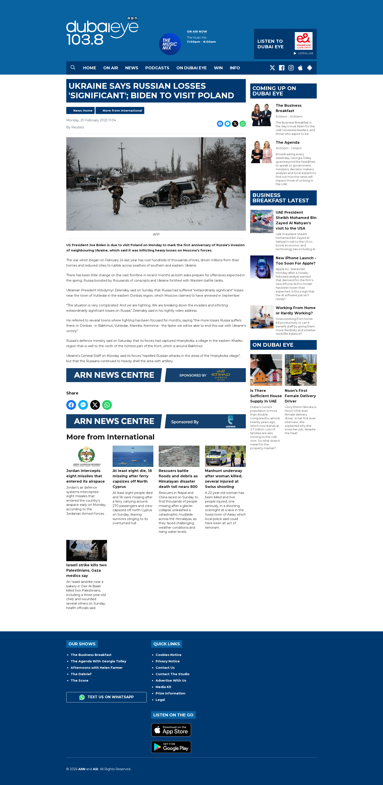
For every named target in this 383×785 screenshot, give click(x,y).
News (131, 68)
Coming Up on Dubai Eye (274, 91)
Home (89, 68)
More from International (122, 110)
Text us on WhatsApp (110, 697)
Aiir (95, 769)
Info (235, 68)
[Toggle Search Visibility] (73, 68)
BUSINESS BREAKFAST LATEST (280, 198)
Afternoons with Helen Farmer (97, 668)
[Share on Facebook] (220, 124)
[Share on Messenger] (228, 124)
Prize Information (170, 693)
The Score (79, 681)
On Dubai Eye (191, 68)
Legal (160, 700)
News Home (82, 110)
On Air (110, 68)
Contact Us (165, 668)
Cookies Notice (169, 655)
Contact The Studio (173, 674)
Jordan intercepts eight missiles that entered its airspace (85, 476)
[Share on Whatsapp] (243, 124)
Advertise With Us (171, 681)
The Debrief (81, 674)
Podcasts (157, 68)
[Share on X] (235, 124)
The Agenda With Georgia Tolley (98, 661)
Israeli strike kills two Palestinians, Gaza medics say (86, 570)
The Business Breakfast (91, 655)
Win (218, 68)
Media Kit (163, 687)
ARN (81, 769)
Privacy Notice (168, 661)
